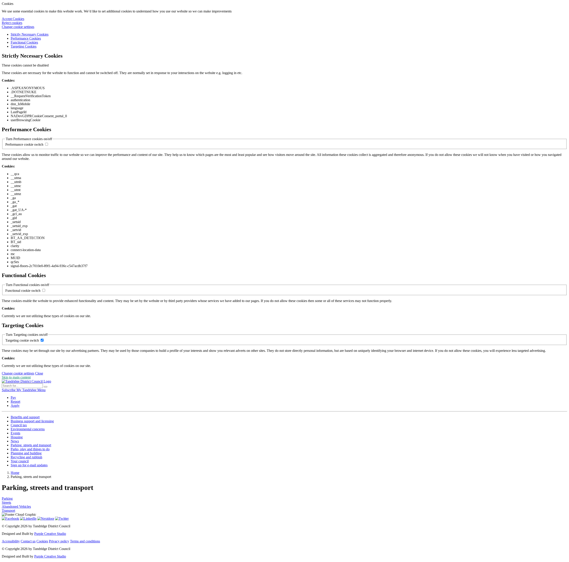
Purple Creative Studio (50, 534)
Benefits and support (25, 417)
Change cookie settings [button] (18, 27)
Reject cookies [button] (12, 23)
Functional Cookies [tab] (24, 42)
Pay (13, 397)
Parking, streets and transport (31, 445)
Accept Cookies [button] (13, 19)
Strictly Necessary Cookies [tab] (29, 34)
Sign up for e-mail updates (29, 465)
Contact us (28, 541)
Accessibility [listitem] (11, 541)
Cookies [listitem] (42, 541)
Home (15, 473)
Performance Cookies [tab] (26, 38)
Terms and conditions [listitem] (85, 541)
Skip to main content (16, 377)
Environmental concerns (28, 429)
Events (15, 433)
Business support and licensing (32, 421)
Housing (17, 437)
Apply (15, 405)
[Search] (45, 386)
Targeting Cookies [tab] (23, 46)
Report (15, 401)
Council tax (19, 425)
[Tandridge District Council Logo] (26, 381)
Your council (20, 461)
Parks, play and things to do (30, 449)
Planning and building (26, 453)
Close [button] (39, 373)
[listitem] (9, 390)
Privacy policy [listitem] (59, 541)
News (15, 441)
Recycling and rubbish (26, 457)
